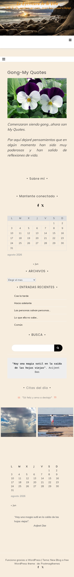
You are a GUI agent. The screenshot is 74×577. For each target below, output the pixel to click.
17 (11, 238)
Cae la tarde (21, 295)
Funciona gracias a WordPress (23, 560)
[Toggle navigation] (3, 59)
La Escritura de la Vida (37, 3)
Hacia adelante (23, 303)
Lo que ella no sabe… (26, 317)
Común (18, 324)
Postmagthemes (50, 563)
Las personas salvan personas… (32, 310)
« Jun (35, 263)
